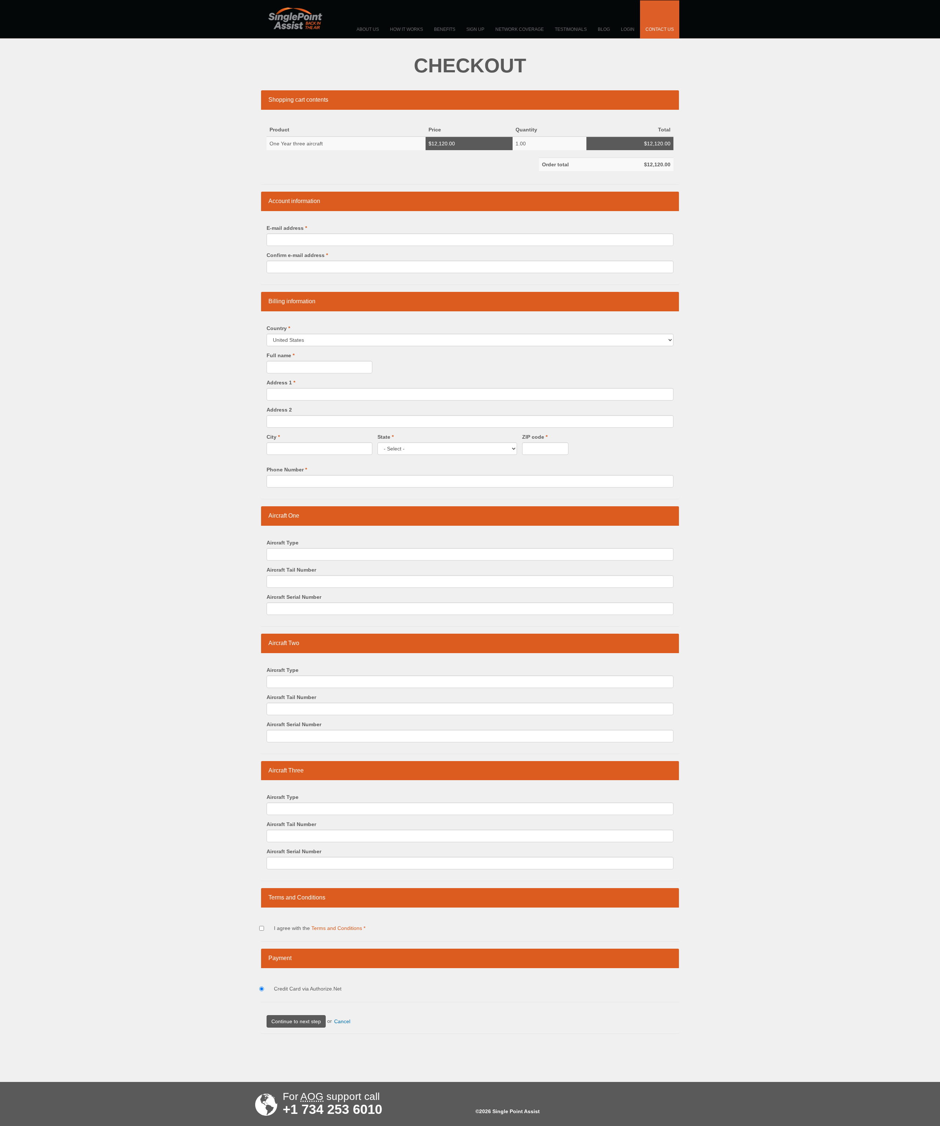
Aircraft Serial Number (294, 597)
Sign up (475, 29)
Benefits (444, 29)
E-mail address (287, 228)
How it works (406, 29)
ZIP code (534, 437)
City (273, 437)
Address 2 (279, 410)
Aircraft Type (283, 543)
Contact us (660, 29)
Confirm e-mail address (297, 255)
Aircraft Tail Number (291, 570)
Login (627, 29)
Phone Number (287, 470)
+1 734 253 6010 (332, 1109)
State (385, 437)
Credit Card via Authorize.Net (307, 989)
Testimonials (571, 29)
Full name (280, 355)
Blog (604, 29)
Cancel (342, 1021)
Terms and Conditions (336, 928)
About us (368, 29)
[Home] (295, 18)
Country (278, 328)
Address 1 (281, 382)
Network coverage (519, 29)
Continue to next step (296, 1021)
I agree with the (319, 928)
